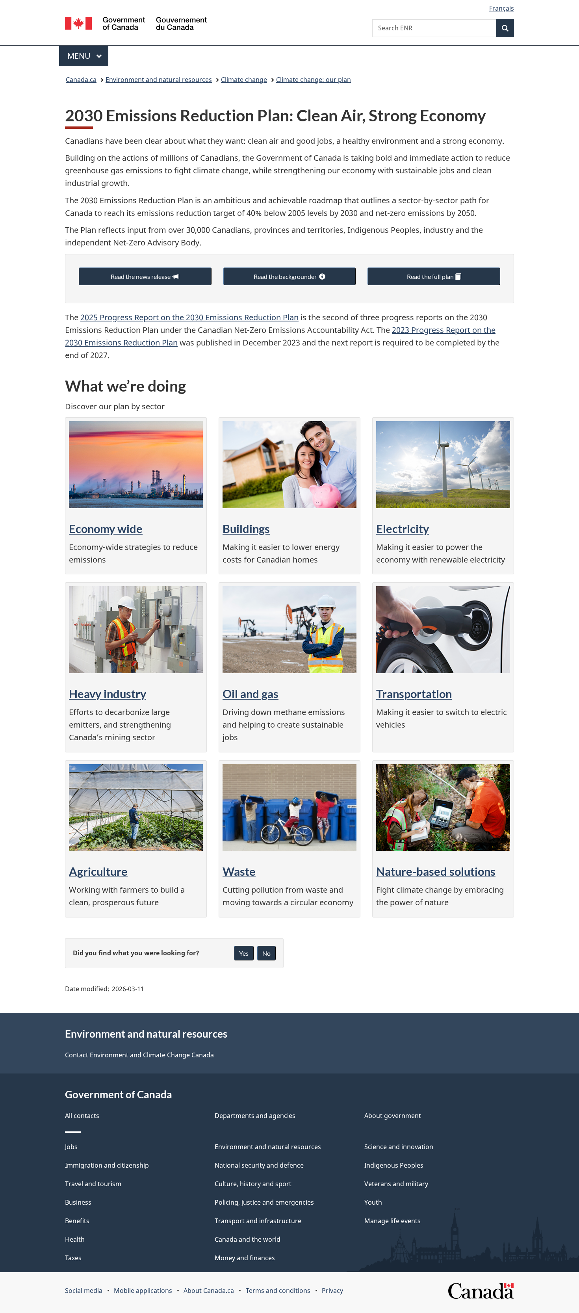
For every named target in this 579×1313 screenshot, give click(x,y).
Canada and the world (247, 1239)
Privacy (332, 1290)
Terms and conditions (278, 1290)
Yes (244, 953)
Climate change (244, 79)
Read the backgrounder (286, 276)
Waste (239, 871)
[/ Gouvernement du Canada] (136, 24)
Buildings (246, 528)
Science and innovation (398, 1146)
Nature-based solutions (435, 871)
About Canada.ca (209, 1290)
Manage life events (392, 1220)
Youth (373, 1202)
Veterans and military (396, 1183)
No (266, 953)
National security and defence (259, 1165)
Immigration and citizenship (107, 1165)
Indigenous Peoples (393, 1165)
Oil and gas (250, 693)
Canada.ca (81, 79)
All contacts (82, 1115)
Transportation (414, 693)
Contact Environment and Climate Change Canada (139, 1055)
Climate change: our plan (313, 79)
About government (392, 1115)
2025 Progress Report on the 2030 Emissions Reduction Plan (189, 317)
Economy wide (106, 528)
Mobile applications (143, 1290)
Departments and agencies (255, 1115)
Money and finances (245, 1258)
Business (78, 1202)
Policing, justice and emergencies (264, 1202)
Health (75, 1239)
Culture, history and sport (253, 1183)
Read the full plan (431, 276)
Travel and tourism (93, 1183)
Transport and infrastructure (258, 1220)
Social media (83, 1290)
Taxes (73, 1258)
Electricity (402, 528)
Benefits (77, 1220)
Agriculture (98, 871)
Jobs (71, 1146)
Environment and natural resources (159, 79)
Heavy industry (107, 693)
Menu (80, 55)
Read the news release (142, 276)
